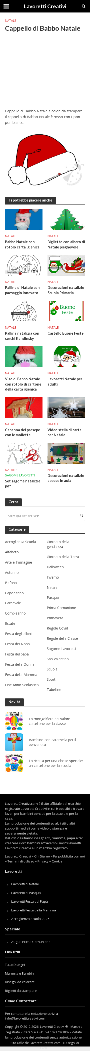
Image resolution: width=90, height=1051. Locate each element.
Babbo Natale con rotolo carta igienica (22, 244)
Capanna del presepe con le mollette (22, 432)
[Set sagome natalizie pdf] (23, 452)
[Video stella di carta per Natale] (66, 407)
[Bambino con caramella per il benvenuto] (14, 742)
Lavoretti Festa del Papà (29, 901)
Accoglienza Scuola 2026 (30, 918)
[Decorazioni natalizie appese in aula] (66, 452)
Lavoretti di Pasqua (26, 892)
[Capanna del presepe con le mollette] (23, 407)
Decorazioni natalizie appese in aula (66, 478)
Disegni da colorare (20, 982)
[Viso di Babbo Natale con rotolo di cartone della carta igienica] (23, 356)
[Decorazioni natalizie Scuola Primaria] (66, 264)
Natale (10, 20)
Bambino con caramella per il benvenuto (52, 742)
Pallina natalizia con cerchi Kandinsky (22, 336)
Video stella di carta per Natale (65, 432)
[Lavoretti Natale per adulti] (66, 356)
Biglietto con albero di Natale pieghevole (66, 244)
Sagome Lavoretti (20, 475)
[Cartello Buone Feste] (66, 310)
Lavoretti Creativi (45, 6)
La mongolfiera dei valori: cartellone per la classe (49, 721)
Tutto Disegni (15, 964)
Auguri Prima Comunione (30, 941)
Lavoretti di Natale (25, 884)
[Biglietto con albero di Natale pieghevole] (66, 218)
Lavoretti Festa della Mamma (33, 910)
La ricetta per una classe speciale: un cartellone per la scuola (56, 763)
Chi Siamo (42, 856)
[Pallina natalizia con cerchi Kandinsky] (23, 310)
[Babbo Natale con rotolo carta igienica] (23, 218)
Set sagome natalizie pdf (22, 483)
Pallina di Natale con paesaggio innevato (22, 290)
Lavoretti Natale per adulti (65, 381)
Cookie (57, 861)
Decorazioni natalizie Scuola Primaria (66, 290)
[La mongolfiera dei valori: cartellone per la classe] (14, 721)
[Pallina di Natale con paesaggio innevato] (23, 264)
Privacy (43, 861)
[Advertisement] (45, 73)
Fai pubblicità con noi (69, 856)
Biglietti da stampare (21, 990)
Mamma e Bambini (19, 973)
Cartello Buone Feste (66, 333)
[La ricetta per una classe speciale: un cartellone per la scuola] (14, 763)
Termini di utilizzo (21, 861)
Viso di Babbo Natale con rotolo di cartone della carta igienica (23, 384)
